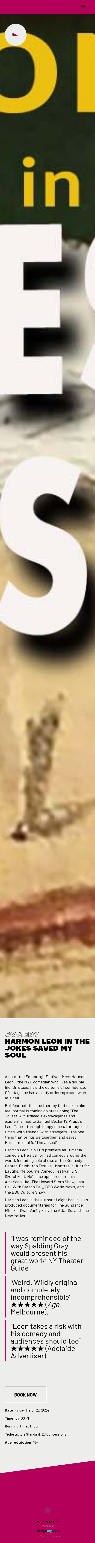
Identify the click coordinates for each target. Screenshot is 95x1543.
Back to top (49, 1521)
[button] (83, 7)
